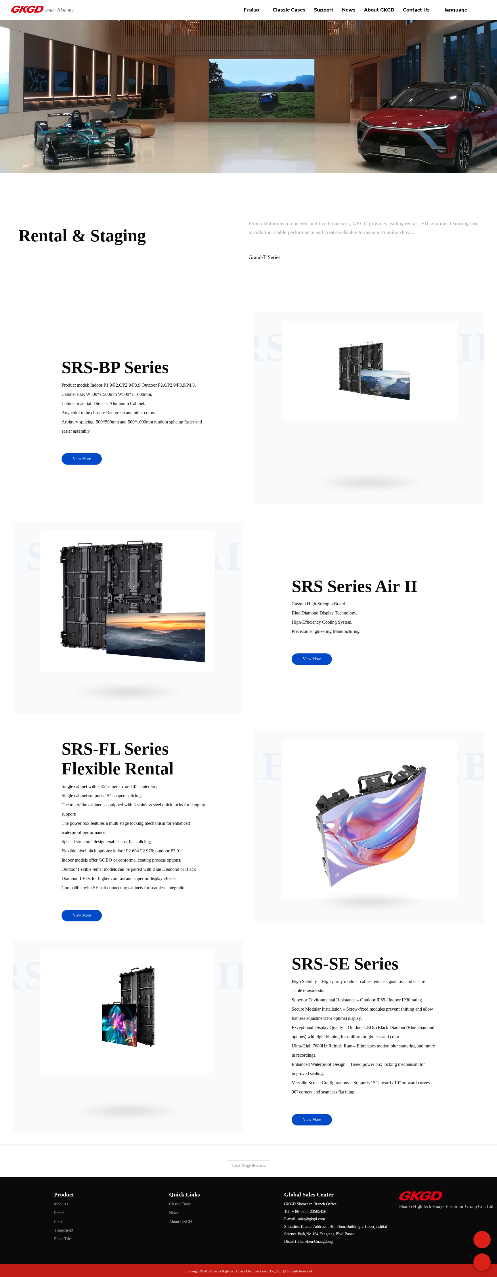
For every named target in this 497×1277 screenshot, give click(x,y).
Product (251, 9)
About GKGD (379, 10)
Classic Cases (289, 10)
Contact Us (416, 10)
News (348, 10)
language (456, 10)
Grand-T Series (264, 257)
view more (82, 459)
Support (323, 10)
